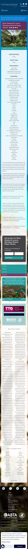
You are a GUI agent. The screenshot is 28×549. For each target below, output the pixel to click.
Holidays (16, 17)
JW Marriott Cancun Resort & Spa (21, 388)
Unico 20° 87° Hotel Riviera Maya (21, 440)
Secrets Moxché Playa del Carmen (21, 420)
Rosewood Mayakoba (20, 413)
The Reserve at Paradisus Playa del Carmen (10, 434)
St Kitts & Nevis (20, 469)
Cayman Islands (20, 457)
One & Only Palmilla (20, 401)
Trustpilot (6, 314)
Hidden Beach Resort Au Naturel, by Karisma (10, 378)
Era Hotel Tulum (7, 359)
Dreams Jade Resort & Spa (7, 354)
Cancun (7, 467)
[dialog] (14, 540)
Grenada (20, 463)
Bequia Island (7, 472)
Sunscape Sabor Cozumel (20, 427)
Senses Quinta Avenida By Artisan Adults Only (11, 423)
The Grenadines (20, 472)
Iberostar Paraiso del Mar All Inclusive (9, 383)
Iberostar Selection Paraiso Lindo (8, 384)
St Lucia (20, 470)
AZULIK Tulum (7, 335)
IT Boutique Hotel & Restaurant (8, 388)
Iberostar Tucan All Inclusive (7, 386)
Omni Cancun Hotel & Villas (7, 401)
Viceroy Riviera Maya (8, 444)
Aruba (7, 453)
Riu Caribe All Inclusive (20, 410)
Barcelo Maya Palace (8, 342)
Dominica (7, 462)
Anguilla (7, 452)
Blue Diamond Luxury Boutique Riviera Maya (15, 19)
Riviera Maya (7, 469)
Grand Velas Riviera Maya (8, 374)
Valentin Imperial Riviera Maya (8, 442)
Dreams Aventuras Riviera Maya (21, 352)
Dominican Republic (20, 462)
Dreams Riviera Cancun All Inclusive (9, 356)
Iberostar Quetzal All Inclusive (20, 383)
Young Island (7, 474)
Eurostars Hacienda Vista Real (8, 361)
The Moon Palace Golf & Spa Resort (9, 432)
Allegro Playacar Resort (20, 332)
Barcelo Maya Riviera (20, 342)
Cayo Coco (7, 458)
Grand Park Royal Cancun (7, 371)
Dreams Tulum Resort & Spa (20, 356)
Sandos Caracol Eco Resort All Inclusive (9, 417)
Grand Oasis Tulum (7, 367)
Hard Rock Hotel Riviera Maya (21, 376)
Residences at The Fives (20, 408)
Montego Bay (20, 465)
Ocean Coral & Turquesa (7, 398)
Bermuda (20, 455)
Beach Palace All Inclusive (20, 344)
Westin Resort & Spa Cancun (20, 444)
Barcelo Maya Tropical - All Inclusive (9, 344)
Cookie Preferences (12, 509)
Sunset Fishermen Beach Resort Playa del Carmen (11, 429)
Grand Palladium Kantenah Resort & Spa (10, 369)
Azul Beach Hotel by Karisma (20, 334)
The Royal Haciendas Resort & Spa (8, 435)
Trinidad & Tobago (20, 474)
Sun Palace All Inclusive (7, 427)
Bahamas (20, 453)
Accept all (19, 546)
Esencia (20, 359)
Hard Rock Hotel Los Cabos (8, 376)
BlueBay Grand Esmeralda (7, 347)
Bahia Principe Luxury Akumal (8, 337)
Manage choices (6, 541)
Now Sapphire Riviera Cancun (21, 396)
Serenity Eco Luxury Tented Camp (8, 425)
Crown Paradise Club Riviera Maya (9, 352)
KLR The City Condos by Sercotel (21, 390)
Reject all (7, 546)
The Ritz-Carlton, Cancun (20, 434)
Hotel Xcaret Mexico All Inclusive (21, 379)
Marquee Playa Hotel (7, 396)
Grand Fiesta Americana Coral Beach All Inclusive (11, 366)
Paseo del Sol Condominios (20, 406)
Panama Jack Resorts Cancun (8, 405)
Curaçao (20, 460)
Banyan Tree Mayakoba (7, 339)
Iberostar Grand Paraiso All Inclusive (9, 381)
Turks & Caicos (7, 475)
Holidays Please (10, 17)
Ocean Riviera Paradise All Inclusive (9, 400)
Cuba (20, 458)
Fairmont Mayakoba (20, 361)
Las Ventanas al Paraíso (7, 393)
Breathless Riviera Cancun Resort (8, 349)
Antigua (20, 452)
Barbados (7, 455)
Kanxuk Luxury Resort (7, 390)
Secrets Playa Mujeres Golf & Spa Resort (9, 422)
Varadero (7, 460)
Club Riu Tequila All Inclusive (7, 351)
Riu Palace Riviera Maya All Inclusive (9, 413)
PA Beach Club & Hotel (7, 403)
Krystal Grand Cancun (20, 391)
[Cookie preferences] (3, 546)
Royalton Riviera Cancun (7, 415)
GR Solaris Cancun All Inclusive (8, 364)
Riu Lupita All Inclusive (7, 412)
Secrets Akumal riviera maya (7, 418)
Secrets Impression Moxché (7, 420)
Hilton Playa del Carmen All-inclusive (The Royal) (11, 379)
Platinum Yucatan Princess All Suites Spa (10, 408)
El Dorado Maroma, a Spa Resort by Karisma (10, 357)
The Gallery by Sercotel (20, 430)
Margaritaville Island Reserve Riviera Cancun (10, 395)
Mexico (20, 17)
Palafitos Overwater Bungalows (21, 403)
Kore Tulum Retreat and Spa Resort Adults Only (11, 391)
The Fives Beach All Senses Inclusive (9, 430)
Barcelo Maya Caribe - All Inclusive (9, 340)
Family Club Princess (7, 362)
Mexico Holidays (14, 480)
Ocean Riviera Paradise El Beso (21, 400)
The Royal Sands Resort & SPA (21, 435)
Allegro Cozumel (8, 332)
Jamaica (7, 465)
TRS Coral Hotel (8, 439)
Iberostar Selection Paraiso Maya (21, 384)
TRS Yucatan (20, 439)
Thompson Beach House (7, 437)
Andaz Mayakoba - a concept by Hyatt (9, 334)
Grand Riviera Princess (7, 373)
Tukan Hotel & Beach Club (8, 440)
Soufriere (7, 470)
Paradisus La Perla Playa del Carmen (9, 406)
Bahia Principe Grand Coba (20, 335)
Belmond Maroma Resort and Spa (8, 346)
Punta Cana (7, 463)
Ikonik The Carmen (20, 386)
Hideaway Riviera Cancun (20, 378)
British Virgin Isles (7, 457)
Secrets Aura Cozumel (20, 418)
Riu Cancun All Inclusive (7, 410)
